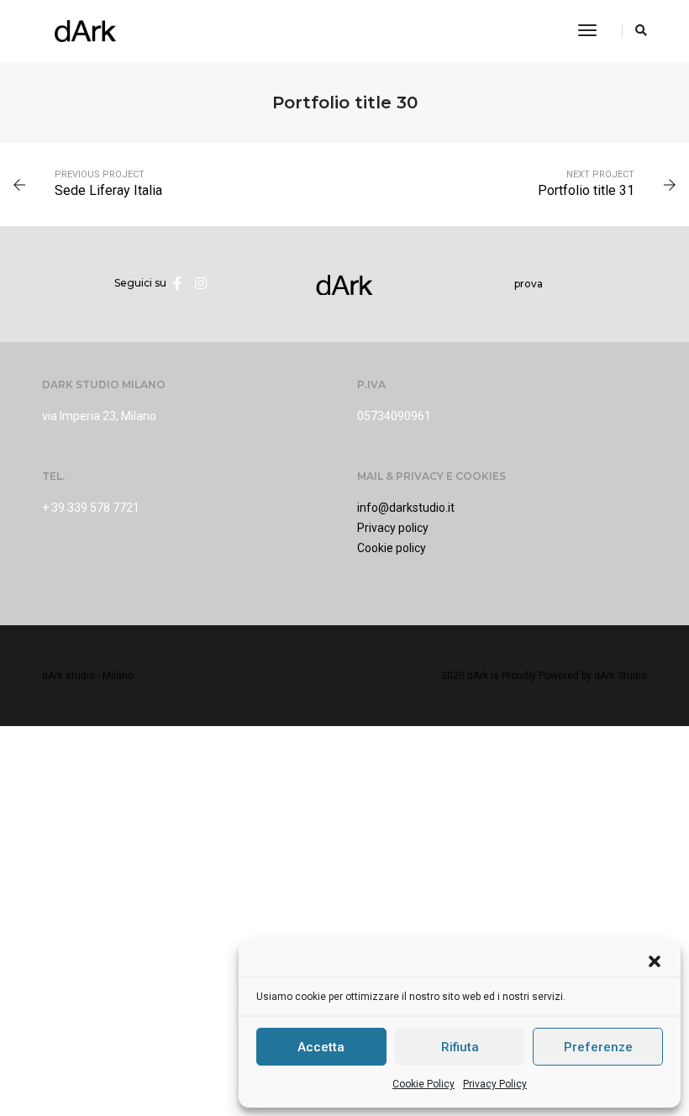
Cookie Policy (423, 1084)
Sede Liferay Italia (108, 190)
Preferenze (598, 1047)
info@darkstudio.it (406, 507)
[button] (654, 961)
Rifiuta (460, 1047)
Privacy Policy (495, 1084)
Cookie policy (391, 548)
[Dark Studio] (85, 30)
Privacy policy (393, 527)
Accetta (320, 1047)
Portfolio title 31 (586, 190)
